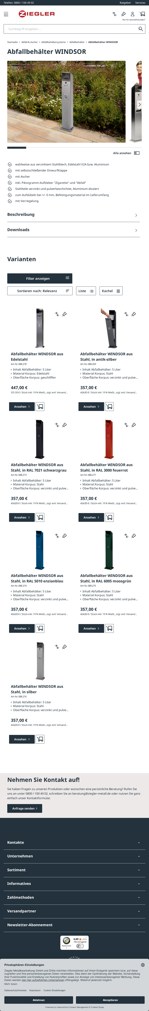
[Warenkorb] (141, 14)
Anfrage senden (23, 808)
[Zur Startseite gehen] (37, 14)
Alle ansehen (122, 153)
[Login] (132, 14)
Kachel (108, 291)
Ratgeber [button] (125, 2)
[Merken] (123, 14)
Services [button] (140, 2)
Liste (82, 291)
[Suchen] (140, 28)
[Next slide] (139, 105)
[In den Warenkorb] (40, 406)
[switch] (80, 946)
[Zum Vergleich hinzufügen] (57, 314)
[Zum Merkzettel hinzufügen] (64, 314)
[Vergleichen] (114, 14)
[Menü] (6, 14)
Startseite (12, 42)
